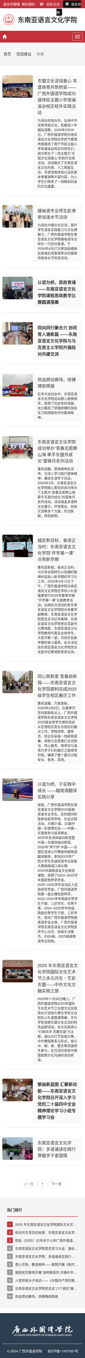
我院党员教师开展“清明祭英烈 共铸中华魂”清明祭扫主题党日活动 (42, 1272)
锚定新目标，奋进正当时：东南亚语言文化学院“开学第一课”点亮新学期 (57, 549)
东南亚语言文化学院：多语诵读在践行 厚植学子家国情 (57, 1149)
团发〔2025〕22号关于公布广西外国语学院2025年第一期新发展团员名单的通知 (41, 1240)
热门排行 (14, 1210)
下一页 (56, 1183)
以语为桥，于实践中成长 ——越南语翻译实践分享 (57, 790)
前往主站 (53, 4)
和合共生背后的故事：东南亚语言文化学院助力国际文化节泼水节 (42, 1232)
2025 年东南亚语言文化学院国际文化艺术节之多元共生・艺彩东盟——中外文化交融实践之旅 (58, 978)
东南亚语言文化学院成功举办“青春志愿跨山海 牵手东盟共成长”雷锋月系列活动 (57, 451)
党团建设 (23, 54)
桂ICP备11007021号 (63, 1351)
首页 (7, 54)
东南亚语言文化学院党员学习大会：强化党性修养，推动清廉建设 (42, 1248)
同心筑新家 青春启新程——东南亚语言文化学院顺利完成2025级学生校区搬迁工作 (57, 685)
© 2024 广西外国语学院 (24, 1351)
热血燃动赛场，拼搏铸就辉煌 (33, 1296)
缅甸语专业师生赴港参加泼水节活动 (57, 213)
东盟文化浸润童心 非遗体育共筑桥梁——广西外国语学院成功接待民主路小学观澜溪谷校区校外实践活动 (57, 96)
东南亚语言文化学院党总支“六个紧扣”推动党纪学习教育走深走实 (42, 1288)
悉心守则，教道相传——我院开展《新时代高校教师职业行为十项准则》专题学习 (42, 1264)
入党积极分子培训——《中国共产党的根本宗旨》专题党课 (42, 1280)
